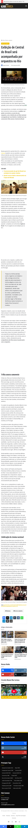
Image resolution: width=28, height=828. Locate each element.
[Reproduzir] (3, 697)
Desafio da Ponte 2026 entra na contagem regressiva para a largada (7, 656)
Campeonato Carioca (7, 770)
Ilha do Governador (7, 778)
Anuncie (14, 818)
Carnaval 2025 (6, 773)
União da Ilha (17, 788)
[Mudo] (22, 697)
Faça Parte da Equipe (21, 815)
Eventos (13, 815)
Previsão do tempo (18, 785)
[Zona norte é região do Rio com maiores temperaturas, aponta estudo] (21, 649)
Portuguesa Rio (6, 783)
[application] (14, 691)
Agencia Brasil (6, 65)
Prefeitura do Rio (6, 785)
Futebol (14, 775)
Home (3, 815)
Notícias (8, 815)
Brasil (17, 767)
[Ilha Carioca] (7, 6)
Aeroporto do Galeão (7, 767)
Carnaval (18, 770)
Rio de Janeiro (9, 40)
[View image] (14, 76)
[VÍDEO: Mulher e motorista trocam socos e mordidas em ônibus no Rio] (7, 634)
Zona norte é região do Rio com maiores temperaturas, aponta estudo (21, 656)
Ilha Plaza (18, 778)
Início (3, 40)
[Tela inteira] (25, 697)
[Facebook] (3, 617)
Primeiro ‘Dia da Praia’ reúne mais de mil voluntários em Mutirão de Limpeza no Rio (20, 641)
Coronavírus (5, 775)
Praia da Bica (17, 783)
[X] (7, 617)
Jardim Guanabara (7, 780)
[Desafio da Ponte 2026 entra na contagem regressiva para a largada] (7, 649)
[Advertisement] (14, 24)
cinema (3, 153)
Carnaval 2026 (17, 773)
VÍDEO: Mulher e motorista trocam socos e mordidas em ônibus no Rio (6, 641)
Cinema (8, 611)
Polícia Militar (18, 780)
